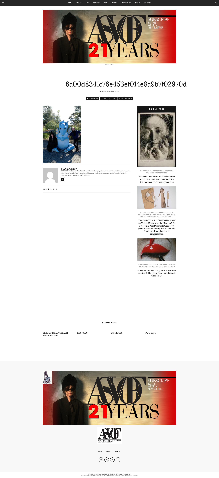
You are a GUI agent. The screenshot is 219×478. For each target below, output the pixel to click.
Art (87, 3)
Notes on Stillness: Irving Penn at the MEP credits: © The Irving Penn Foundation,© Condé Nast (156, 273)
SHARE (104, 98)
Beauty (140, 264)
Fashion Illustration (147, 214)
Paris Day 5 (150, 333)
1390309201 (82, 333)
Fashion (79, 3)
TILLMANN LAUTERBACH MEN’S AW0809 (55, 334)
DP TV (106, 3)
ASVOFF (114, 3)
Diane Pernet (115, 91)
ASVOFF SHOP (126, 3)
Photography (151, 173)
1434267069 (117, 333)
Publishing (162, 173)
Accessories (145, 212)
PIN (121, 98)
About (137, 3)
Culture (96, 3)
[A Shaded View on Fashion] (109, 36)
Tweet (170, 217)
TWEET (113, 98)
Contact (147, 3)
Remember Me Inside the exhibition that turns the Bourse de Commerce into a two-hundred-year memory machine (157, 179)
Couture (154, 212)
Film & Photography (155, 171)
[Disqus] (87, 224)
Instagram (169, 171)
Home (70, 3)
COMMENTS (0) (93, 98)
